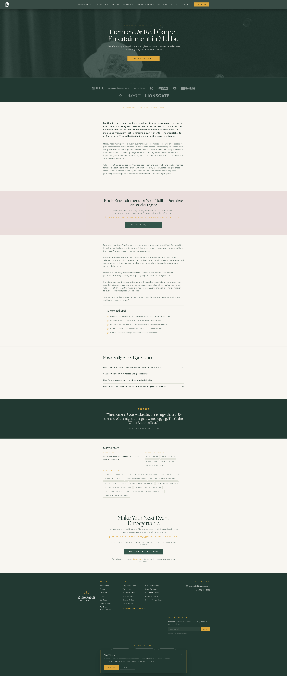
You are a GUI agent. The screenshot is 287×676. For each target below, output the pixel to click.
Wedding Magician (170, 474)
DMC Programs (151, 589)
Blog (174, 4)
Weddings (127, 589)
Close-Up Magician (114, 479)
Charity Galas (128, 600)
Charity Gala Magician (115, 483)
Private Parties (129, 593)
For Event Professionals (105, 608)
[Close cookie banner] (182, 655)
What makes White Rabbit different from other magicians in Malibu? (134, 387)
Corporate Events (130, 586)
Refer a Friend (106, 604)
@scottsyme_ (138, 559)
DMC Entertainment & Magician (148, 491)
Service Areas (145, 4)
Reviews (128, 4)
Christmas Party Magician (117, 491)
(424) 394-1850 (204, 590)
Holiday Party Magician (141, 483)
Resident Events (152, 593)
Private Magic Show (136, 479)
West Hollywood (154, 465)
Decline (128, 667)
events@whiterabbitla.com (199, 586)
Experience (85, 4)
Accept (111, 667)
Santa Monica (168, 461)
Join (205, 629)
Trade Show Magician (167, 483)
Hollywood (152, 461)
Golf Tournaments (153, 586)
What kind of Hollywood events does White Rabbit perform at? (132, 367)
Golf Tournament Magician (163, 479)
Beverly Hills (168, 457)
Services (100, 4)
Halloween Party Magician (148, 487)
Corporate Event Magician (118, 474)
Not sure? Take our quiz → (134, 608)
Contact (186, 4)
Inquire (202, 4)
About (115, 4)
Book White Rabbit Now (143, 552)
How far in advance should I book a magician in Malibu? (128, 380)
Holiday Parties (129, 596)
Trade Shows (128, 604)
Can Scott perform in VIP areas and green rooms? (125, 374)
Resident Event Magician (116, 496)
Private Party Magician (146, 474)
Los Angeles (152, 457)
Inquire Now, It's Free (143, 225)
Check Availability (143, 58)
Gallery (162, 4)
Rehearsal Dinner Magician (118, 487)
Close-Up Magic (152, 596)
